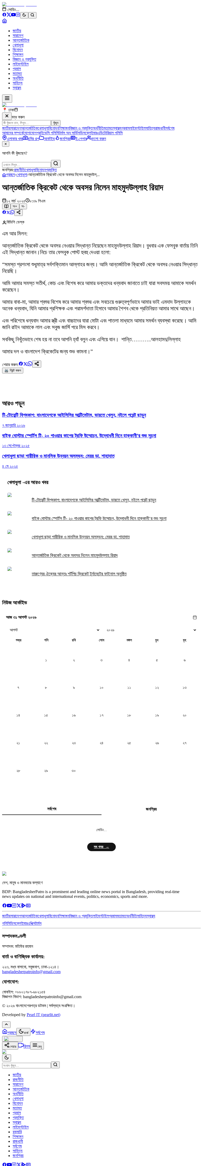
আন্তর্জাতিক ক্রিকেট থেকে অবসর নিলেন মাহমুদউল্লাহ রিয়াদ (75, 555)
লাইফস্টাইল (21, 64)
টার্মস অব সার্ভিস (69, 133)
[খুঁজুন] (56, 164)
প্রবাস (17, 69)
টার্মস (38, 923)
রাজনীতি (19, 170)
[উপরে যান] (6, 1024)
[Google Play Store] (23, 906)
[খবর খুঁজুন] (32, 15)
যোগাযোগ (30, 133)
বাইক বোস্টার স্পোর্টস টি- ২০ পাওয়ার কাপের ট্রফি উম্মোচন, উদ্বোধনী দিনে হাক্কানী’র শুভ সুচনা (99, 518)
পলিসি (6, 923)
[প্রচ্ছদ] (4, 22)
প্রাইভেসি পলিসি (47, 133)
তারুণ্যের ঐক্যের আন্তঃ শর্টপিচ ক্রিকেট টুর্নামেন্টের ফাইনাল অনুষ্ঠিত (79, 573)
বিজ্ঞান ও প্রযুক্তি (24, 59)
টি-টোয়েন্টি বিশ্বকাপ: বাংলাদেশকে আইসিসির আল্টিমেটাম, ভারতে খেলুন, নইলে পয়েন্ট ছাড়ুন (94, 500)
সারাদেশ (18, 35)
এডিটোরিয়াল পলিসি (110, 133)
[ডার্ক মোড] (24, 15)
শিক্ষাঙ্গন (18, 54)
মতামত (17, 73)
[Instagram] (18, 15)
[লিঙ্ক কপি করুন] (36, 364)
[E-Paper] (28, 906)
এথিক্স (31, 923)
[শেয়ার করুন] (18, 212)
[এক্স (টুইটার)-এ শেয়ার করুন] (8, 213)
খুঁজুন (55, 123)
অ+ (15, 206)
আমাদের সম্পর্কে (13, 133)
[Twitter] (18, 906)
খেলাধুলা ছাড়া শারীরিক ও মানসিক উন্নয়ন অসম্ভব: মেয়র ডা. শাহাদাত (81, 536)
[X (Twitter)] (9, 15)
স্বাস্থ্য (17, 88)
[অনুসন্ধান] (55, 1064)
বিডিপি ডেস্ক (15, 222)
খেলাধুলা (18, 45)
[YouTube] (13, 15)
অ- (23, 206)
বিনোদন (18, 50)
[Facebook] (4, 15)
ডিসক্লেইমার (88, 133)
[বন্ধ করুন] (7, 116)
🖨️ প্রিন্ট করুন (12, 370)
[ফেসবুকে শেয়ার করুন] (4, 213)
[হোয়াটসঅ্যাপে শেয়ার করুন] (12, 213)
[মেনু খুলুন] (7, 98)
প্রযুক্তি (51, 170)
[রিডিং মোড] (6, 206)
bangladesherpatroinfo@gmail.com (31, 971)
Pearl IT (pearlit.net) (43, 1014)
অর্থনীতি (18, 78)
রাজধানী (160, 128)
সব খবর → (101, 847)
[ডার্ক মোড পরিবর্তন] (6, 1057)
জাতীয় (17, 31)
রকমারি (17, 1132)
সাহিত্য (17, 83)
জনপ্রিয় (151, 809)
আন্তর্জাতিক (21, 40)
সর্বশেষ (169, 128)
